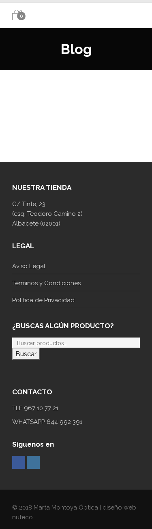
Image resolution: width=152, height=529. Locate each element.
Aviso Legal (28, 266)
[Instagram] (33, 462)
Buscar (26, 354)
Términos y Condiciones (46, 283)
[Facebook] (18, 462)
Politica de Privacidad (43, 300)
